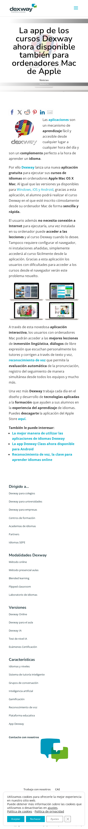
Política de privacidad (49, 811)
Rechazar (35, 819)
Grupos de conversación (23, 683)
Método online (18, 562)
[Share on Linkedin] (42, 112)
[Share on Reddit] (27, 112)
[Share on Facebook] (12, 112)
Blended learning (19, 578)
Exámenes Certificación (23, 647)
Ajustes (55, 819)
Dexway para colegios (22, 493)
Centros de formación (22, 518)
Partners (14, 534)
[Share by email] (50, 112)
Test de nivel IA (18, 638)
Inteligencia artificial (21, 691)
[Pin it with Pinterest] (35, 112)
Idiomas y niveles (19, 666)
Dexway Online (18, 614)
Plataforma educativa (22, 715)
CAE (57, 789)
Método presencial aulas (23, 570)
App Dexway (16, 724)
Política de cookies (19, 811)
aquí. (22, 419)
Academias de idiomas (22, 526)
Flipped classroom (20, 586)
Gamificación (17, 699)
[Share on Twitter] (19, 112)
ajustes (53, 808)
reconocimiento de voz (27, 360)
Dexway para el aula (21, 622)
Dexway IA (15, 630)
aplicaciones (59, 119)
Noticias (44, 80)
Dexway (27, 167)
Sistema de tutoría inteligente (27, 674)
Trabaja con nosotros (37, 789)
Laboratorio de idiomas (23, 595)
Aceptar (15, 819)
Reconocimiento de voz (23, 707)
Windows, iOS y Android (35, 189)
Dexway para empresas (23, 509)
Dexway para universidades (25, 501)
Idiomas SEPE (17, 542)
